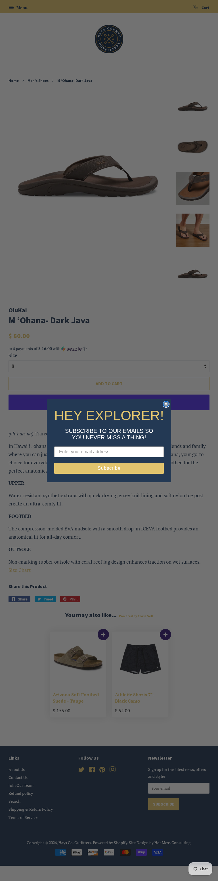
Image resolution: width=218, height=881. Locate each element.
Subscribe (109, 468)
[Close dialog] (166, 404)
